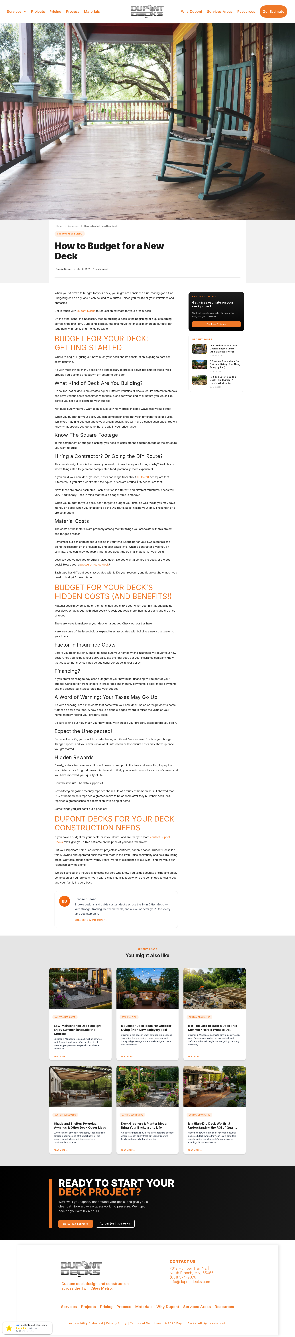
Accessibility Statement (86, 1323)
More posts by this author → (91, 920)
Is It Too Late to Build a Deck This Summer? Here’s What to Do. (223, 380)
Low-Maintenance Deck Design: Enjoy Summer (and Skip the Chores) (224, 348)
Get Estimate (273, 12)
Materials (92, 12)
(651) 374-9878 (183, 1277)
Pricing (55, 12)
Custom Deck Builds (69, 234)
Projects (38, 12)
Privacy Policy (116, 1323)
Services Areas (220, 12)
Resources (246, 12)
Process (73, 12)
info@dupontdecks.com (190, 1281)
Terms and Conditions (145, 1323)
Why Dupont (191, 12)
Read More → (61, 1056)
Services (14, 12)
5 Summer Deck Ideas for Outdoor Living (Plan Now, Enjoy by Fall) (225, 364)
